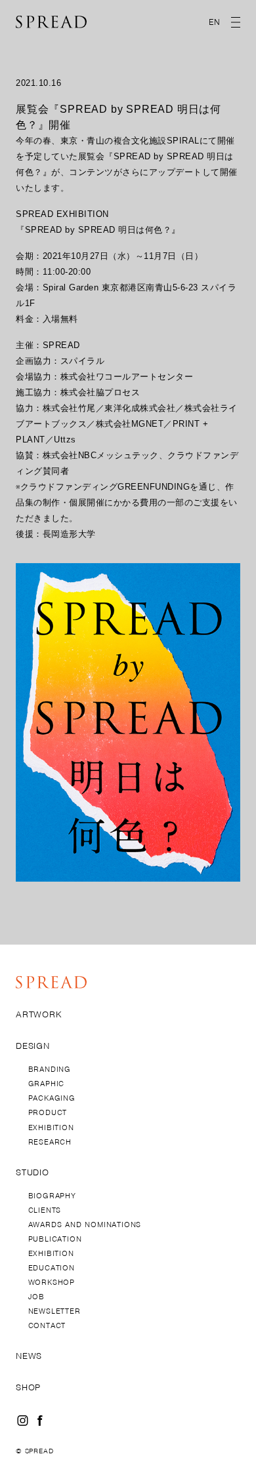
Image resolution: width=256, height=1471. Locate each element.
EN (215, 22)
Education (51, 1267)
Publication (55, 1239)
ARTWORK (39, 1015)
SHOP (28, 1388)
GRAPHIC (46, 1083)
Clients (45, 1210)
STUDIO (32, 1172)
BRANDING (49, 1069)
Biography (52, 1195)
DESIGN (33, 1046)
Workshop (51, 1282)
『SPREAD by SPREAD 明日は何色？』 (98, 230)
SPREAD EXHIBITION (62, 214)
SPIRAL (183, 141)
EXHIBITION (51, 1127)
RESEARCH (50, 1142)
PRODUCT (48, 1112)
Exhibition (51, 1253)
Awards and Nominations (85, 1224)
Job (36, 1296)
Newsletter (54, 1311)
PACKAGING (51, 1098)
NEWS (29, 1356)
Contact (47, 1325)
